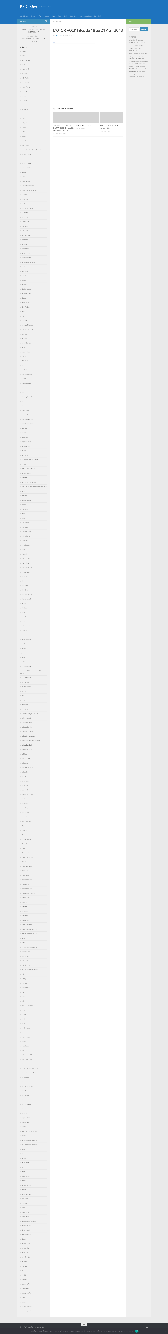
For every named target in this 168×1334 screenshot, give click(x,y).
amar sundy (140, 40)
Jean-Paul (59, 35)
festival (142, 53)
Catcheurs (25, 271)
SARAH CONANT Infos (83, 125)
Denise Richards (26, 383)
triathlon (24, 1266)
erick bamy (137, 51)
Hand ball (24, 576)
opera (23, 938)
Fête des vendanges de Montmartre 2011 (34, 487)
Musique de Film (27, 889)
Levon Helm (25, 790)
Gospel (24, 549)
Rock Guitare (25, 1095)
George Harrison (27, 532)
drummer (24, 428)
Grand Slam (25, 554)
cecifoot (24, 280)
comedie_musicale (27, 329)
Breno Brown (26, 231)
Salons (24, 1136)
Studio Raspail (26, 1176)
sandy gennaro (134, 74)
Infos (39, 16)
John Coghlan (25, 682)
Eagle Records (26, 437)
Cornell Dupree (26, 343)
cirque (23, 316)
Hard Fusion (25, 585)
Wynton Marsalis (27, 1306)
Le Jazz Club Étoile (27, 745)
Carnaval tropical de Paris (29, 262)
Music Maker (25, 875)
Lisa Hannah (25, 799)
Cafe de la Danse (27, 235)
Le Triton (24, 776)
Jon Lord (24, 691)
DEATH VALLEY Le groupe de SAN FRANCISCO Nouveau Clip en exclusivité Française (63, 127)
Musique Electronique (28, 893)
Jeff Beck (24, 662)
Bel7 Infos (28, 6)
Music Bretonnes (27, 866)
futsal (23, 518)
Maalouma (145, 63)
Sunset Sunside (26, 1185)
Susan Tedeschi (26, 1194)
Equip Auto (25, 455)
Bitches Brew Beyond (28, 186)
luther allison (138, 64)
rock (140, 71)
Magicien (24, 826)
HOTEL (24, 612)
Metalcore (25, 835)
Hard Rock (97, 16)
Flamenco (25, 496)
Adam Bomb (25, 69)
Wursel (24, 1302)
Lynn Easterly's (26, 821)
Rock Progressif (26, 1104)
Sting (23, 1167)
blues (142, 42)
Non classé (25, 916)
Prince (23, 996)
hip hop (24, 603)
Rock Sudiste (25, 1109)
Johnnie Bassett (26, 687)
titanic (137, 76)
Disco (23, 392)
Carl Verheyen (26, 253)
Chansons (25, 284)
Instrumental (25, 626)
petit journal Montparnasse (30, 970)
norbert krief (144, 69)
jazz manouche (26, 653)
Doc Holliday (25, 410)
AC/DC (24, 55)
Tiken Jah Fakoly (26, 1234)
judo (23, 696)
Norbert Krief (25, 920)
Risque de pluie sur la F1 (29, 1073)
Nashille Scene (26, 898)
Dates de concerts (27, 374)
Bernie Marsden (26, 168)
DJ (22, 406)
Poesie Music (26, 987)
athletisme (25, 109)
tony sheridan (142, 76)
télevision (24, 1203)
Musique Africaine (27, 880)
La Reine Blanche (27, 722)
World (23, 1297)
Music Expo (25, 871)
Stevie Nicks (25, 1163)
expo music (142, 51)
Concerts (46, 16)
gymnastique (26, 572)
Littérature (25, 803)
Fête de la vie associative (29, 482)
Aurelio (24, 114)
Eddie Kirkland (26, 446)
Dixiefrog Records (27, 397)
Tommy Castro (26, 1243)
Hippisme (24, 608)
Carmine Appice (26, 258)
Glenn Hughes (26, 545)
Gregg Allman (26, 563)
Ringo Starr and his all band (30, 1068)
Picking (24, 978)
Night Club (25, 911)
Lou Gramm (25, 812)
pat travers (131, 71)
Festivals (24, 478)
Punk (23, 1010)
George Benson (26, 527)
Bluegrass (25, 199)
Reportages (25, 1046)
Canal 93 (24, 244)
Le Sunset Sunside (27, 767)
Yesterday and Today (28, 1311)
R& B (23, 1019)
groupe (140, 56)
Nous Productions (27, 925)
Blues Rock (73, 16)
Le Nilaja (24, 754)
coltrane (135, 48)
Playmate (24, 983)
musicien (131, 69)
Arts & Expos (24, 16)
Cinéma (24, 311)
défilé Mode (25, 379)
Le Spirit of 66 (26, 758)
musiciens (136, 69)
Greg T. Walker (26, 558)
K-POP (24, 700)
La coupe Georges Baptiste (30, 713)
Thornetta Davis (26, 1226)
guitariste (134, 58)
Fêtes (23, 491)
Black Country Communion (30, 190)
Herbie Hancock (26, 599)
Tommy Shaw (26, 1248)
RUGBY (24, 1127)
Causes (24, 276)
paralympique (26, 952)
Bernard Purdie (26, 163)
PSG (23, 1001)
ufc (22, 1270)
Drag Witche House (27, 419)
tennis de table (26, 1212)
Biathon (24, 177)
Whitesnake (25, 1288)
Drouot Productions (27, 424)
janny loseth (136, 61)
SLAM (23, 1149)
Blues (59, 16)
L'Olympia (25, 709)
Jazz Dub (24, 648)
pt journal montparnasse (29, 1005)
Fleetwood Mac (26, 500)
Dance (23, 365)
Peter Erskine (26, 965)
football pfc (25, 509)
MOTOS (24, 862)
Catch (23, 267)
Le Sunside (25, 772)
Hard (23, 581)
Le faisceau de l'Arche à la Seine (31, 740)
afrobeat (24, 73)
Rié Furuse (25, 1064)
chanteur (140, 45)
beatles (137, 43)
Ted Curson (25, 1199)
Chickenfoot (25, 302)
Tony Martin (25, 1252)
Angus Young (26, 87)
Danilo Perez (25, 370)
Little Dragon (25, 808)
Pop (23, 992)
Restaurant (25, 1050)
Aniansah (24, 91)
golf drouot (136, 56)
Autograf (24, 123)
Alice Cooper (25, 82)
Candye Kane (25, 249)
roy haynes (143, 71)
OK (137, 1331)
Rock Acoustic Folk (27, 1086)
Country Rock (26, 352)
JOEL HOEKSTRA (27, 678)
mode (23, 848)
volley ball (24, 1279)
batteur (132, 43)
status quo (140, 74)
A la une (24, 51)
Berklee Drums (26, 154)
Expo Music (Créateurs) (28, 469)
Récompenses (26, 1037)
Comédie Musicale (27, 325)
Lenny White (25, 781)
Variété (24, 1275)
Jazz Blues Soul (26, 639)
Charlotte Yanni (26, 293)
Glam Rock (25, 540)
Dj (22, 401)
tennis (23, 1208)
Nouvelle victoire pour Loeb (30, 929)
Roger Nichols (26, 1118)
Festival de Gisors (27, 473)
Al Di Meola (25, 78)
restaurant (136, 71)
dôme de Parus (26, 415)
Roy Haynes (25, 1122)
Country (24, 347)
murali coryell (142, 66)
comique (24, 334)
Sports (33, 16)
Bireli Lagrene (26, 181)
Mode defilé (25, 853)
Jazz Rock (24, 657)
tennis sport (25, 1217)
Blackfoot (24, 195)
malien (130, 66)
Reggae (24, 1041)
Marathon (25, 830)
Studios (24, 1181)
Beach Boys (25, 145)
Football (24, 505)
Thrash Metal (26, 1230)
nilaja (140, 69)
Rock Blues (25, 1091)
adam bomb (133, 40)
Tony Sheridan (26, 1257)
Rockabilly (25, 1113)
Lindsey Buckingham (28, 794)
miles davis (135, 66)
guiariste (144, 56)
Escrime (24, 464)
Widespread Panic (27, 1293)
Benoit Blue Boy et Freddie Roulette (32, 150)
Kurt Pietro (25, 705)
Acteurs (24, 64)
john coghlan (131, 63)
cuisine (24, 356)
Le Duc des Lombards (28, 736)
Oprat (23, 943)
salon (130, 74)
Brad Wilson (25, 226)
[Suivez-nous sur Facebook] (46, 21)
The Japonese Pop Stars (29, 1221)
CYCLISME (25, 361)
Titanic (23, 1239)
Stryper (24, 1172)
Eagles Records (26, 442)
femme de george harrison (135, 53)
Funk (23, 514)
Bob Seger (25, 217)
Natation (24, 902)
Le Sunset (25, 763)
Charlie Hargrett (26, 289)
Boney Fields (25, 222)
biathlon (24, 172)
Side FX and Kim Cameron (29, 1145)
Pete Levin (25, 961)
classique (24, 320)
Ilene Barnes (25, 617)
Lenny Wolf (25, 785)
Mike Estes (25, 844)
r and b (24, 1014)
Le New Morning (27, 749)
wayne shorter (133, 79)
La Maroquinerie (26, 718)
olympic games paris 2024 (29, 934)
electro (24, 451)
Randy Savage (26, 1028)
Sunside (24, 1190)
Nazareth (24, 907)
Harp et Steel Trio (27, 594)
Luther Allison (26, 817)
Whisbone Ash (26, 1284)
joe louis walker (144, 61)
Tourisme (24, 1261)
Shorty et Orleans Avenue (29, 1140)
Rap (23, 1032)
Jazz (53, 16)
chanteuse (131, 48)
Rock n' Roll (25, 1100)
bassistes (24, 141)
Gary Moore (25, 523)
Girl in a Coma (26, 536)
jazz (140, 61)
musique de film (26, 884)
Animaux (24, 96)
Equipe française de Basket (30, 460)
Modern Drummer (27, 857)
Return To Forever (27, 1059)
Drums (24, 433)
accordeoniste (26, 60)
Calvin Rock (25, 240)
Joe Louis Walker (27, 666)
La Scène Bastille (27, 727)
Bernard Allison (26, 159)
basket (24, 136)
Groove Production (27, 567)
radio (23, 1023)
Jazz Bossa (25, 644)
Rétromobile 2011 (27, 1055)
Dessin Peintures (27, 388)
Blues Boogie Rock (86, 16)
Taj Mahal (133, 76)
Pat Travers (25, 956)
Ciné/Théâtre (26, 307)
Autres (24, 127)
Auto (55, 21)
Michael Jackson (26, 839)
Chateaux (24, 298)
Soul (23, 1154)
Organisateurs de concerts (29, 947)
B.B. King (24, 132)
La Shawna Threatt (27, 731)
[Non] (166, 1331)
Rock (65, 16)
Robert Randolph (27, 1077)
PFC (23, 974)
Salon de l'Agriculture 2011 (30, 1131)
